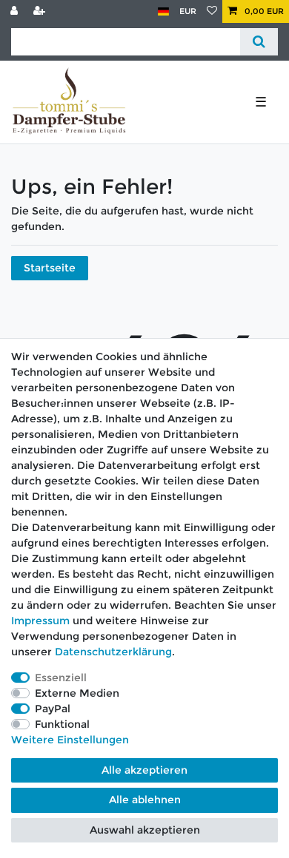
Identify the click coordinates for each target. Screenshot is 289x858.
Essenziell (61, 677)
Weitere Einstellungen (70, 739)
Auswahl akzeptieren (145, 830)
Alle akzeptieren (144, 770)
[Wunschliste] (212, 11)
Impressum (40, 620)
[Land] (163, 11)
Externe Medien (77, 693)
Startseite (50, 267)
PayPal (52, 708)
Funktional (62, 724)
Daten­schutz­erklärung (113, 651)
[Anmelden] (15, 11)
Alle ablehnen (145, 799)
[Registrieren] (40, 11)
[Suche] (259, 41)
